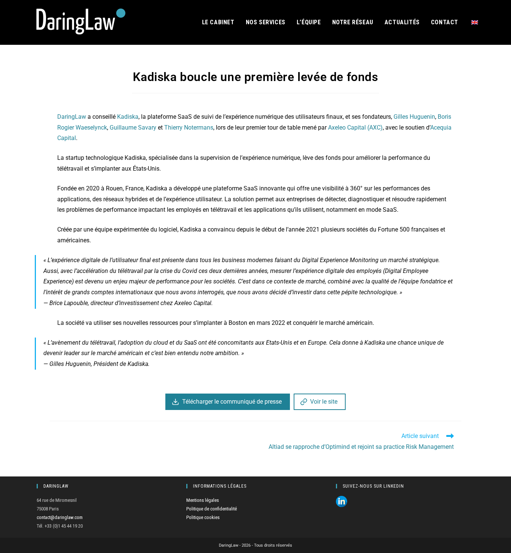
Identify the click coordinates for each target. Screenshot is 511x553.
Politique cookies (203, 517)
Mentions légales (202, 500)
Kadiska (127, 116)
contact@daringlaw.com (60, 517)
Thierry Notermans (188, 127)
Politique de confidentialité (211, 509)
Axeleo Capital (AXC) (355, 127)
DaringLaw (71, 116)
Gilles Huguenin (414, 116)
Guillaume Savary (133, 127)
